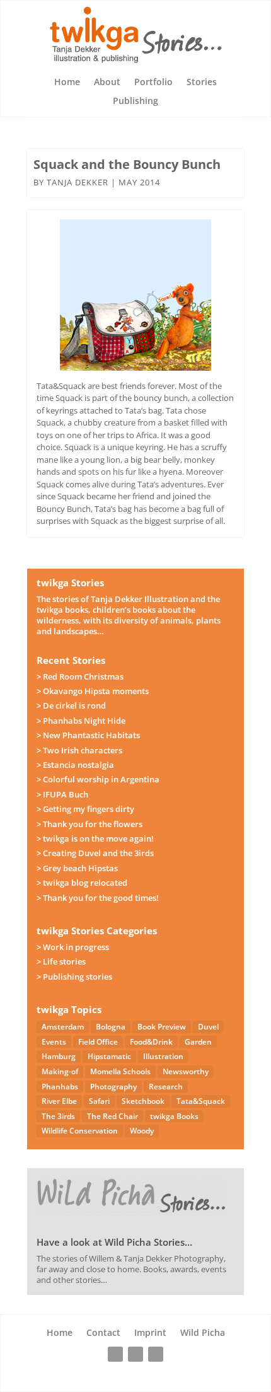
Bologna (110, 1026)
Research (166, 1086)
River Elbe (59, 1101)
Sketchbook (143, 1101)
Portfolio (153, 83)
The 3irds (58, 1116)
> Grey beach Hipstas (77, 868)
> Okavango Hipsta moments (93, 691)
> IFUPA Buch (62, 794)
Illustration (163, 1056)
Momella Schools (120, 1071)
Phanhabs (60, 1086)
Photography (113, 1086)
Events (54, 1041)
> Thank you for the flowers (89, 824)
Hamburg (59, 1056)
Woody (142, 1130)
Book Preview (161, 1026)
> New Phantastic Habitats (88, 735)
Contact (103, 1333)
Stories (202, 83)
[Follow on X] (155, 1354)
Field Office (98, 1041)
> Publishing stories (74, 976)
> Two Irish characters (79, 750)
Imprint (150, 1333)
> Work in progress (73, 947)
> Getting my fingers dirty (85, 809)
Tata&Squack (200, 1101)
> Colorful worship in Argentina (98, 779)
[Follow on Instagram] (135, 1354)
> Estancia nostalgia (75, 764)
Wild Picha (202, 1333)
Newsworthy (186, 1071)
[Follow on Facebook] (115, 1354)
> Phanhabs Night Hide (81, 720)
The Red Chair (112, 1116)
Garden (198, 1041)
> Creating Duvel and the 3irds (95, 853)
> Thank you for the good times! (98, 897)
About (107, 83)
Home (67, 83)
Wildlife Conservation (80, 1130)
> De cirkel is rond (71, 705)
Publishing (135, 101)
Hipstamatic (109, 1056)
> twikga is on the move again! (95, 838)
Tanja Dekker (77, 182)
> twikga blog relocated (82, 882)
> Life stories (61, 961)
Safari (99, 1101)
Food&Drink (151, 1041)
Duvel (208, 1026)
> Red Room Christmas (80, 676)
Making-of (60, 1071)
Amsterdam (63, 1026)
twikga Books (174, 1116)
